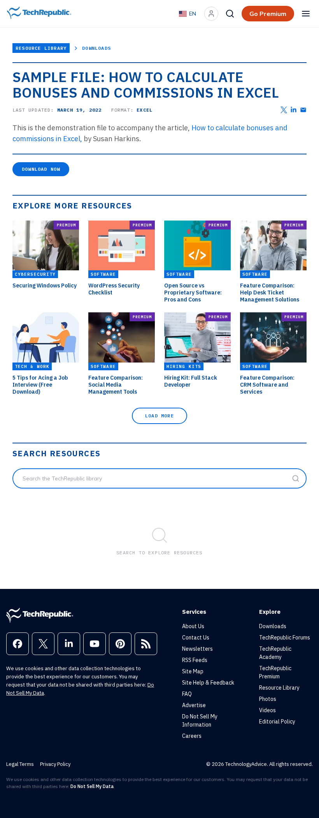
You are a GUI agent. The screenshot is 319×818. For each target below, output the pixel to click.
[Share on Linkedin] (293, 110)
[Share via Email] (303, 110)
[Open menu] (306, 14)
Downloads (96, 48)
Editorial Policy (277, 721)
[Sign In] (211, 14)
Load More (159, 416)
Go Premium (267, 14)
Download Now (41, 169)
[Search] (230, 14)
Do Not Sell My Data (92, 786)
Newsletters (197, 648)
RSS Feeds (194, 660)
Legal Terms (20, 764)
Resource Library (41, 48)
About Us (193, 626)
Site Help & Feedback (208, 682)
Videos (267, 710)
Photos (267, 698)
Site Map (192, 671)
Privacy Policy (55, 764)
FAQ (187, 693)
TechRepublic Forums (284, 637)
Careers (192, 735)
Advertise (194, 705)
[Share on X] (283, 110)
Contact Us (195, 637)
